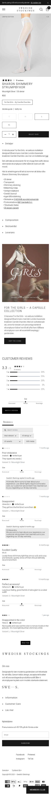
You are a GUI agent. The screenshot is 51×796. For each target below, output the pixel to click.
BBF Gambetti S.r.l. (25, 202)
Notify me (18, 109)
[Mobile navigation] (3, 9)
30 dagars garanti (11, 208)
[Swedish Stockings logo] (25, 9)
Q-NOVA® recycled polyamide (26, 199)
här (47, 156)
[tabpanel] (25, 538)
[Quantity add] (13, 134)
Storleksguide (7, 109)
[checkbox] (30, 441)
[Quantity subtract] (5, 134)
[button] (25, 372)
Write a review (11, 410)
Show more (25, 643)
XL (9, 125)
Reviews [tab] (8, 422)
